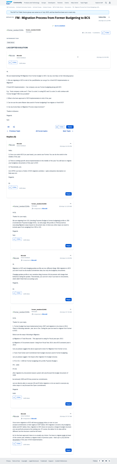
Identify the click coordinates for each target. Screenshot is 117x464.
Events (67, 2)
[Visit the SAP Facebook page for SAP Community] (99, 461)
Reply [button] (70, 127)
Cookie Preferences (61, 461)
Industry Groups (47, 7)
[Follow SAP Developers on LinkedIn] (109, 461)
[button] (102, 32)
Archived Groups (37, 7)
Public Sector (10, 42)
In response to (40, 208)
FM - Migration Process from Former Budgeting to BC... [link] (86, 7)
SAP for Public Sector (58, 7)
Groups (43, 2)
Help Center (74, 2)
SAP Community (11, 7)
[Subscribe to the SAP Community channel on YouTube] (106, 461)
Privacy (8, 461)
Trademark (43, 461)
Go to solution (60, 26)
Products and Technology (31, 2)
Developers (51, 2)
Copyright (24, 461)
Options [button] (109, 17)
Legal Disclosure (34, 461)
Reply (68, 194)
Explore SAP (99, 2)
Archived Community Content (23, 7)
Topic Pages (84, 2)
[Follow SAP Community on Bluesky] (103, 461)
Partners (60, 2)
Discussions (68, 7)
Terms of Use (16, 461)
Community (17, 2)
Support (51, 461)
